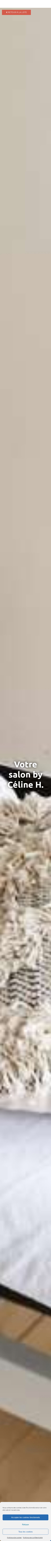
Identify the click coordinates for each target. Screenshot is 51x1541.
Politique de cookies (14, 1538)
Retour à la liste (17, 12)
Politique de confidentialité (33, 1538)
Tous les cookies (25, 1532)
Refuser (25, 1524)
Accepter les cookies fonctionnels (25, 1517)
